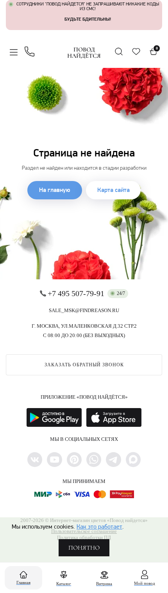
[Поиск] (119, 51)
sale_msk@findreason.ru (84, 310)
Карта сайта (113, 190)
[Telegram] (113, 459)
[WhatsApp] (93, 459)
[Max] (133, 459)
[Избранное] (136, 51)
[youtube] (54, 459)
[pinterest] (74, 459)
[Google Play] (54, 417)
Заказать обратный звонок (84, 365)
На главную (54, 190)
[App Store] (113, 417)
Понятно (84, 548)
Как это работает (99, 527)
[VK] (34, 459)
